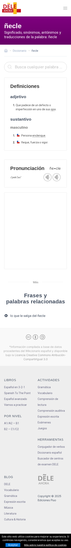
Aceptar (13, 544)
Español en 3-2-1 (14, 387)
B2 (5, 429)
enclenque (38, 135)
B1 (17, 423)
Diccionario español (50, 452)
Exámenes (44, 422)
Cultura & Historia (15, 519)
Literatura (10, 513)
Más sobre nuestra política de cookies (45, 544)
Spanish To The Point (17, 393)
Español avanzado (15, 399)
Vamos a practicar (15, 404)
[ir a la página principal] (11, 8)
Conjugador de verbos (51, 446)
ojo (52, 109)
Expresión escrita (48, 416)
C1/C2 (15, 429)
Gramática (44, 387)
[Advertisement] (35, 230)
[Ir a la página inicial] (7, 51)
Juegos (42, 428)
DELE (7, 484)
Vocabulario (45, 393)
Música (8, 507)
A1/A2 (8, 423)
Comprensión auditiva (51, 410)
